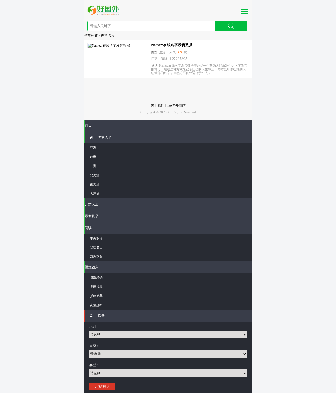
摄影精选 (96, 277)
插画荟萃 (96, 296)
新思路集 (96, 256)
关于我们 (157, 105)
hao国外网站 (176, 105)
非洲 (93, 166)
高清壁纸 (96, 305)
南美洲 (94, 184)
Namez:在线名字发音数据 (172, 45)
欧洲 (93, 157)
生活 (162, 52)
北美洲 (94, 175)
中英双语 (96, 238)
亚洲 (93, 148)
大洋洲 (94, 193)
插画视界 (96, 287)
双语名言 (96, 247)
